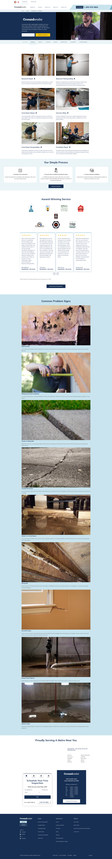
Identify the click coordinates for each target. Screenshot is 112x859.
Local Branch (73, 42)
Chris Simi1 (42, 267)
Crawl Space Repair (41, 828)
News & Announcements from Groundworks (82, 828)
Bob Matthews (25, 267)
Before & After (76, 825)
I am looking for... (28, 789)
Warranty (57, 834)
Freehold (83, 756)
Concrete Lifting (41, 831)
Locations (40, 7)
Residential (24, 1)
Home (23, 10)
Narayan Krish (79, 267)
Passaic (83, 761)
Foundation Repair (41, 825)
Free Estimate (80, 7)
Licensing (90, 855)
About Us (55, 7)
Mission (57, 831)
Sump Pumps (40, 838)
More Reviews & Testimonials (56, 286)
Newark (69, 755)
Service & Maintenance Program (62, 841)
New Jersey (83, 758)
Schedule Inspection (42, 34)
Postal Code (45, 789)
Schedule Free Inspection (71, 801)
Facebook (24, 832)
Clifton (69, 760)
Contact (23, 821)
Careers (57, 821)
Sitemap (74, 855)
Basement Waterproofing (42, 821)
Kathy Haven (61, 267)
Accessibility (69, 855)
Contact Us (63, 7)
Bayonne (69, 761)
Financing (48, 42)
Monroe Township (85, 755)
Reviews (55, 42)
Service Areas (76, 831)
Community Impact (83, 42)
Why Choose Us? (59, 818)
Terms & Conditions (62, 855)
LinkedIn (23, 834)
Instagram (24, 838)
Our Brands (58, 828)
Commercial (33, 1)
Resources (47, 7)
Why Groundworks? (59, 838)
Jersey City (70, 756)
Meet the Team (64, 42)
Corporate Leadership (60, 825)
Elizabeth (69, 758)
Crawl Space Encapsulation (43, 834)
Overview (33, 42)
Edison (82, 760)
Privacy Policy (55, 855)
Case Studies (76, 821)
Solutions (32, 7)
